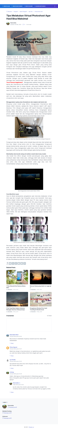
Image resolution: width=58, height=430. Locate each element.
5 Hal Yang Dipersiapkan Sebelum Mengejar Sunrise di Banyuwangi (15, 308)
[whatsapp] (16, 263)
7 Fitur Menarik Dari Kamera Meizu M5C (16, 286)
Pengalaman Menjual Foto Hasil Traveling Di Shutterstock (38, 308)
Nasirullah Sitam (14, 334)
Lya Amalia (12, 359)
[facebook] (10, 263)
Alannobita (16, 383)
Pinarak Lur (31, 427)
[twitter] (13, 263)
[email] (24, 263)
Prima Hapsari (13, 347)
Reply (12, 343)
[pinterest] (21, 263)
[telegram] (19, 263)
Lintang (12, 372)
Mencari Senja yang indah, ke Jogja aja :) (40, 286)
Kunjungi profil (13, 407)
